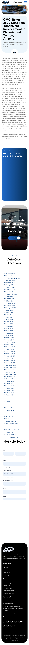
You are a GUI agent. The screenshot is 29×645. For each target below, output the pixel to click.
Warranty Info (7, 572)
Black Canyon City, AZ (12, 430)
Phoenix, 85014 (10, 340)
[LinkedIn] (17, 621)
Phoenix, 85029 (10, 349)
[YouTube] (21, 621)
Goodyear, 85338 (11, 308)
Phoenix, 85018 (10, 338)
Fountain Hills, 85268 (11, 292)
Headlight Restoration (9, 593)
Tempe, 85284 (10, 381)
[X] (9, 621)
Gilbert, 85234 (10, 301)
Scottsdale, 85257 (11, 365)
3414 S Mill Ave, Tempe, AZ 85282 (12, 606)
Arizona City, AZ (10, 416)
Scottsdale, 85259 (11, 367)
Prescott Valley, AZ (11, 434)
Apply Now (13, 238)
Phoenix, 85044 (10, 342)
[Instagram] (9, 625)
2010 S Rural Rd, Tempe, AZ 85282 (13, 613)
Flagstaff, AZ (9, 401)
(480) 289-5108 (8, 601)
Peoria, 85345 (10, 328)
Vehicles (6, 567)
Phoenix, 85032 (10, 358)
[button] (25, 2)
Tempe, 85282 (10, 379)
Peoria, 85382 (9, 326)
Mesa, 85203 (9, 321)
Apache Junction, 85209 (13, 278)
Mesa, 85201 (9, 317)
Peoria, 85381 (9, 333)
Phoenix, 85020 (10, 344)
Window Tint (7, 585)
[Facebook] (5, 621)
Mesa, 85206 (9, 312)
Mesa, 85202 (9, 310)
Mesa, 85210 (9, 315)
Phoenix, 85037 (10, 363)
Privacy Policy (15, 640)
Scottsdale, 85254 (11, 374)
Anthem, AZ (9, 276)
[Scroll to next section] (14, 52)
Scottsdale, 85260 (11, 370)
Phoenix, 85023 (10, 354)
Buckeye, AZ (9, 285)
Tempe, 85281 (10, 386)
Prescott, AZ (9, 432)
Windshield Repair (8, 588)
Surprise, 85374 (10, 376)
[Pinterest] (5, 625)
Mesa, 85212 (9, 319)
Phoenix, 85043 (10, 351)
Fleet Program (7, 575)
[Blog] (13, 625)
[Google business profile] (13, 621)
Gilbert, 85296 (10, 299)
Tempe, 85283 (10, 388)
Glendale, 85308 (10, 303)
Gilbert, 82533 (10, 296)
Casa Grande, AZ (11, 421)
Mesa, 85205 (9, 324)
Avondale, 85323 (10, 280)
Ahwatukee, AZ (10, 273)
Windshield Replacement (9, 583)
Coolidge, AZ (9, 419)
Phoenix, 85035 (10, 356)
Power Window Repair (9, 590)
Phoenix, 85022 (10, 347)
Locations (6, 570)
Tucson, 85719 (10, 408)
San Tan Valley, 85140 (12, 423)
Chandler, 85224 (10, 287)
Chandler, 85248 (10, 289)
